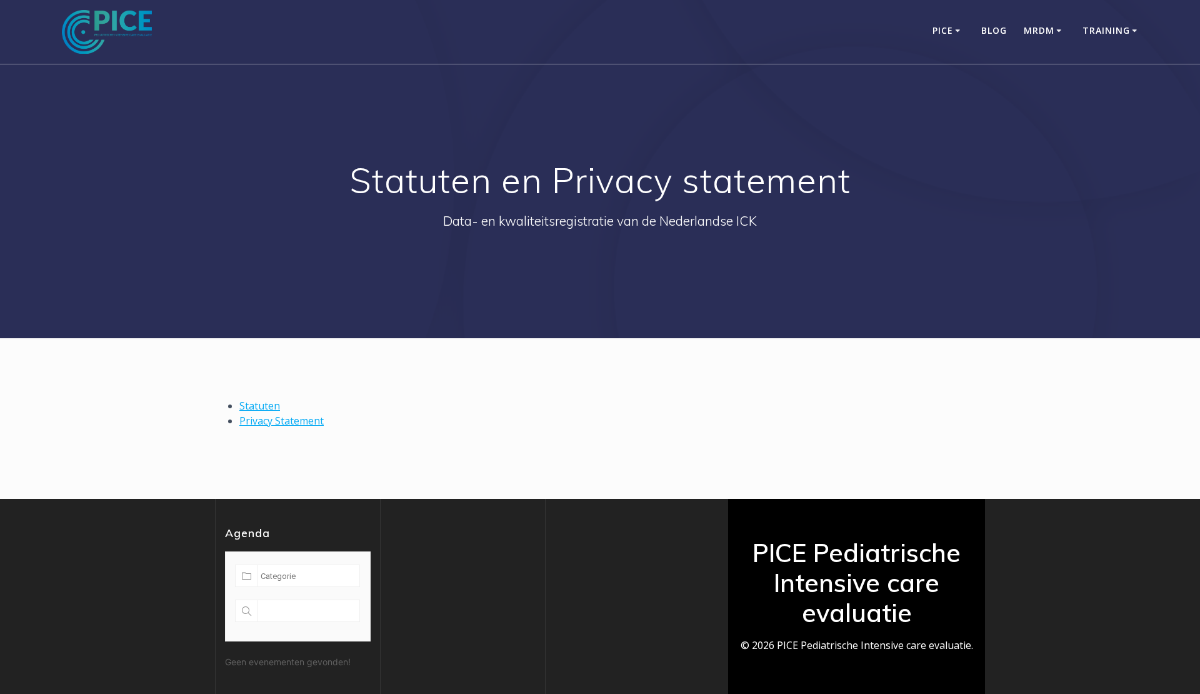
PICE (942, 30)
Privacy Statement (281, 421)
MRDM (1039, 30)
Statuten (259, 406)
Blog (994, 30)
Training (1106, 30)
